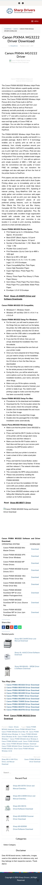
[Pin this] (11, 627)
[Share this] (3, 627)
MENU (36, 21)
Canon (11, 727)
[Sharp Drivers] (21, 10)
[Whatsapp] (20, 627)
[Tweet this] (7, 627)
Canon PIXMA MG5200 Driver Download (22, 704)
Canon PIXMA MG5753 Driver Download (22, 709)
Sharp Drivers (24, 877)
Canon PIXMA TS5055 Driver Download (22, 701)
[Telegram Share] (16, 627)
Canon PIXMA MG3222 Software (17, 744)
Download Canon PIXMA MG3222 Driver (19, 745)
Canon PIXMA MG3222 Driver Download (22, 684)
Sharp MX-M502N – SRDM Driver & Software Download (27, 667)
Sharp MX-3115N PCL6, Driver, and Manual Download (10, 760)
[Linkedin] (23, 3)
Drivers (16, 727)
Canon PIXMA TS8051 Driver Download (22, 696)
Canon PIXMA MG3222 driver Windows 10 (20, 733)
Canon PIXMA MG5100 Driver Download (22, 687)
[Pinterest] (19, 3)
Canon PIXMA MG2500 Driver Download (22, 698)
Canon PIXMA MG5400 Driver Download (22, 690)
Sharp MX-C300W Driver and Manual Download (25, 639)
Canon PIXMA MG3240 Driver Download (32, 759)
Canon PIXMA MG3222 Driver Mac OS (15, 732)
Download (35, 549)
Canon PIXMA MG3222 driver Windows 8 (24, 739)
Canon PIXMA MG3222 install (12, 741)
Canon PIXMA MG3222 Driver (25, 729)
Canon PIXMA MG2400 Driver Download (22, 693)
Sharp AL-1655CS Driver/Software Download (27, 653)
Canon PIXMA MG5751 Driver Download (22, 707)
